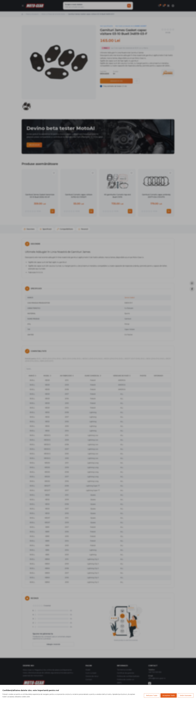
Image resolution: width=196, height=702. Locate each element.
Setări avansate (185, 695)
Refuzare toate (151, 695)
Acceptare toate (169, 695)
